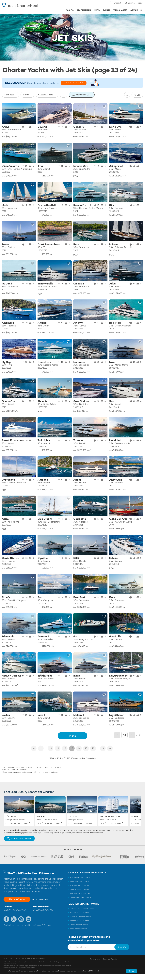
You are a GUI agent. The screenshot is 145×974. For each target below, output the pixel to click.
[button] (67, 113)
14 (79, 748)
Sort (138, 95)
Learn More (93, 971)
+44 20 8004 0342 (15, 910)
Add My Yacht (23, 925)
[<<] (34, 748)
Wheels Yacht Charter (79, 913)
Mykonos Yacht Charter (80, 893)
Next (72, 735)
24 (103, 748)
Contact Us (9, 925)
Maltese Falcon (110, 816)
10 (50, 748)
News (97, 10)
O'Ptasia (11, 816)
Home (6, 17)
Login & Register (135, 3)
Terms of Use (95, 959)
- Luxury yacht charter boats (20, 5)
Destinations (84, 10)
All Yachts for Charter (21, 838)
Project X (43, 816)
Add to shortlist (32, 106)
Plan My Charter (17, 899)
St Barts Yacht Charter (80, 885)
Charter (14, 17)
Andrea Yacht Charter (79, 920)
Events (106, 10)
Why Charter (120, 10)
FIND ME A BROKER (73, 83)
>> (110, 748)
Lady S (73, 816)
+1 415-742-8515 (43, 910)
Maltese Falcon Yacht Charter (82, 909)
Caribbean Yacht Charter (80, 897)
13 (72, 748)
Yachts (70, 10)
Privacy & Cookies (110, 959)
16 (93, 748)
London (8, 906)
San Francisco (41, 906)
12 (64, 748)
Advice (134, 10)
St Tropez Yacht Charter (80, 877)
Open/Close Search (141, 10)
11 (57, 748)
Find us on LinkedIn (28, 919)
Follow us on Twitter (14, 919)
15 (86, 748)
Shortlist (117, 3)
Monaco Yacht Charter (79, 881)
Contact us (42, 899)
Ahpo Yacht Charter (78, 928)
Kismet (135, 816)
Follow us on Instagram (21, 919)
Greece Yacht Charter (79, 889)
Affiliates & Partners (42, 925)
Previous (117, 735)
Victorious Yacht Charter (80, 916)
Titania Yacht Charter (79, 924)
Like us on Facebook (6, 919)
